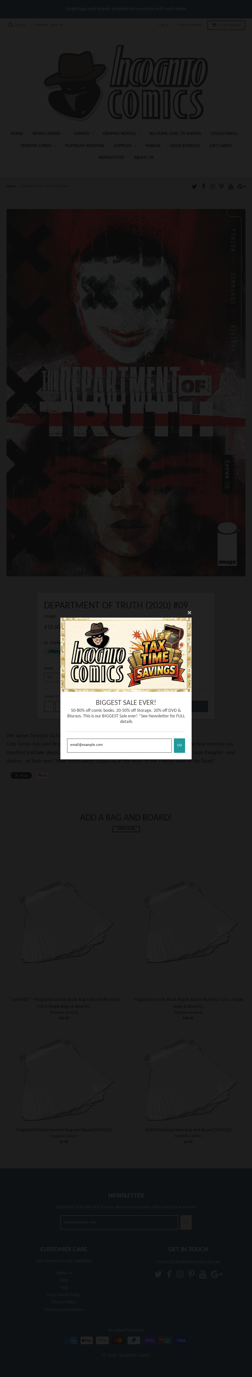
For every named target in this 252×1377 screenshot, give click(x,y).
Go (179, 745)
